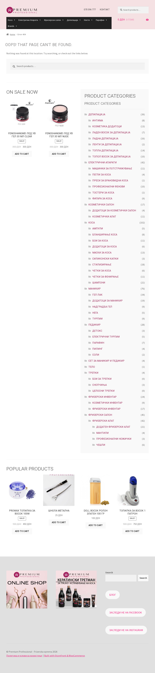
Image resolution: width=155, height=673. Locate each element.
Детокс (97, 330)
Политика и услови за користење (24, 655)
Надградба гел (102, 306)
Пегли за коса (101, 174)
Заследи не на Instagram (126, 630)
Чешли (100, 444)
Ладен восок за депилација (111, 132)
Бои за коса (100, 240)
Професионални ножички (113, 438)
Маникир (94, 288)
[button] (14, 20)
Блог (112, 594)
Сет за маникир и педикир (106, 360)
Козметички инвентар (107, 402)
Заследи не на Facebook (125, 612)
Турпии (97, 318)
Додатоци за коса (104, 246)
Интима (97, 120)
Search (109, 572)
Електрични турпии (106, 336)
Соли (95, 354)
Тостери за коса (103, 192)
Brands (11, 26)
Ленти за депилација (107, 144)
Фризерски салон (52, 20)
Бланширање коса (104, 234)
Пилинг (97, 348)
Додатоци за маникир (107, 300)
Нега (95, 312)
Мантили (102, 432)
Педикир (94, 324)
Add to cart (22, 154)
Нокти (87, 20)
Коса (10, 20)
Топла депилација (105, 150)
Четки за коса (101, 270)
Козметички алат (104, 216)
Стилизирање (101, 264)
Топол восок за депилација (111, 156)
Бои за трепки (102, 378)
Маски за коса (101, 252)
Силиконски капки (105, 258)
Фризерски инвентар (106, 408)
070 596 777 (90, 9)
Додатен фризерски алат (113, 426)
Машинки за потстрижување (112, 168)
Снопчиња (99, 384)
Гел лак (97, 294)
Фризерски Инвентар (102, 396)
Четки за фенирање (105, 276)
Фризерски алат (103, 420)
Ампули (97, 228)
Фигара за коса (102, 198)
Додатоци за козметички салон (114, 210)
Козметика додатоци (107, 126)
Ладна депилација (105, 138)
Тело (91, 366)
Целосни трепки (103, 390)
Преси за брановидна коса (110, 180)
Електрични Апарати (28, 20)
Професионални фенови (108, 186)
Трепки (93, 372)
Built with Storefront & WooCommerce (64, 655)
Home (12, 34)
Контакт (105, 9)
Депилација (72, 20)
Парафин (100, 20)
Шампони (98, 282)
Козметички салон (101, 204)
